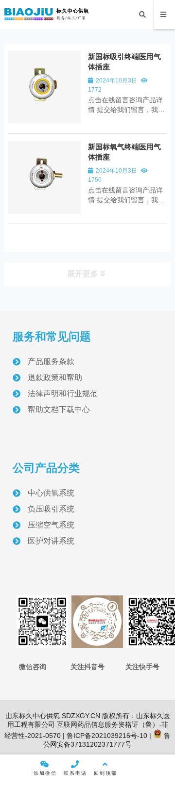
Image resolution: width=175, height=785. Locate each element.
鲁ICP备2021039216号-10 (106, 735)
